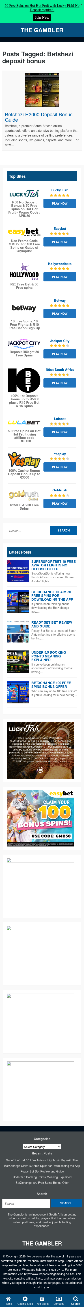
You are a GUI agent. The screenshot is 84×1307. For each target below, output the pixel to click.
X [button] (81, 4)
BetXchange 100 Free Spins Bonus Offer (51, 684)
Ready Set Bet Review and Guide (51, 624)
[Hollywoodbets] (24, 271)
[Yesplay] (24, 460)
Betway (60, 300)
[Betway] (24, 308)
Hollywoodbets (59, 263)
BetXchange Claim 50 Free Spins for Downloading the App (52, 595)
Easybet (60, 228)
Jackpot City (59, 340)
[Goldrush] (24, 495)
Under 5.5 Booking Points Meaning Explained (48, 656)
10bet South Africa (59, 369)
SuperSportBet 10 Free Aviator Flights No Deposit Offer (53, 565)
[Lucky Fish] (24, 193)
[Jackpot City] (24, 344)
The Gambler (42, 30)
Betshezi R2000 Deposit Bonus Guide (39, 117)
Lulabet (60, 418)
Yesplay (60, 453)
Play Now (59, 203)
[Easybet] (24, 232)
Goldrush (59, 490)
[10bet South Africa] (24, 380)
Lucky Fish (59, 189)
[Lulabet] (24, 422)
